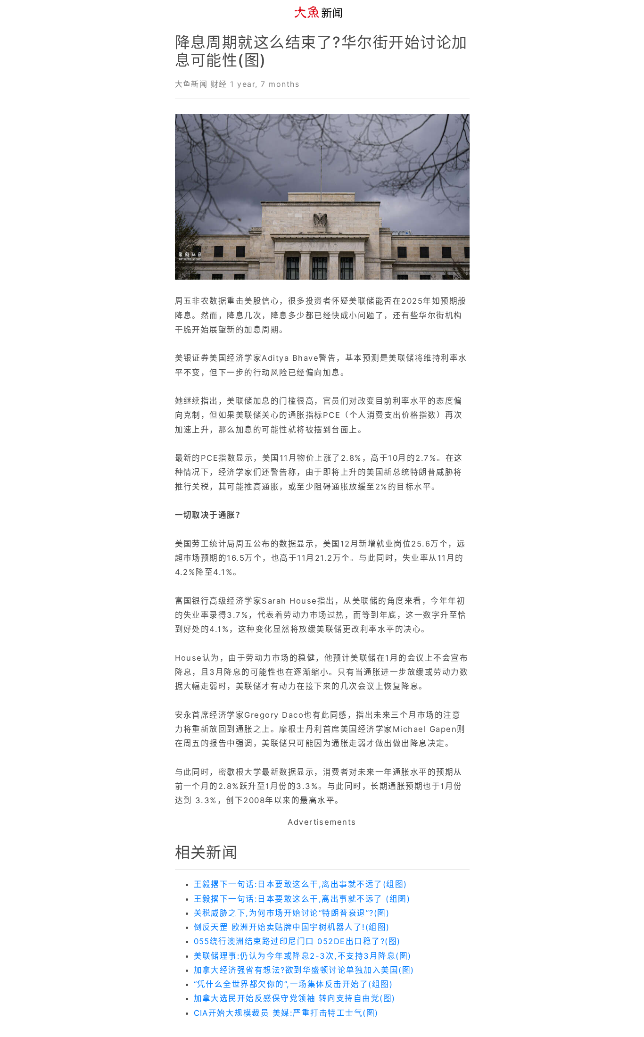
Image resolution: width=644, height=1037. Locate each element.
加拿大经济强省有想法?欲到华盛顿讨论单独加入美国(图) (304, 970)
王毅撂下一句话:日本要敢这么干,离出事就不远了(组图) (300, 884)
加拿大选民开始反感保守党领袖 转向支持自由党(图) (295, 998)
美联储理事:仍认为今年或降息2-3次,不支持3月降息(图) (303, 956)
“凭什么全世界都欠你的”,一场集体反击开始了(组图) (293, 984)
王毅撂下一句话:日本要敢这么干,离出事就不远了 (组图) (302, 899)
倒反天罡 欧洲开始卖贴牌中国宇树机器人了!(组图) (292, 927)
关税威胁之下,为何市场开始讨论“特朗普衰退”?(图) (292, 913)
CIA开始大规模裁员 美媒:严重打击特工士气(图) (286, 1013)
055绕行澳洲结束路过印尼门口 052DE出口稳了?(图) (297, 941)
